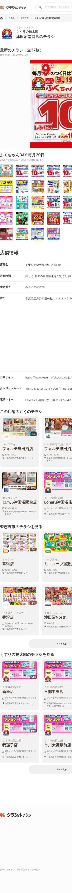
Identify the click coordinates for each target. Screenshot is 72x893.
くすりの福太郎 (27, 31)
